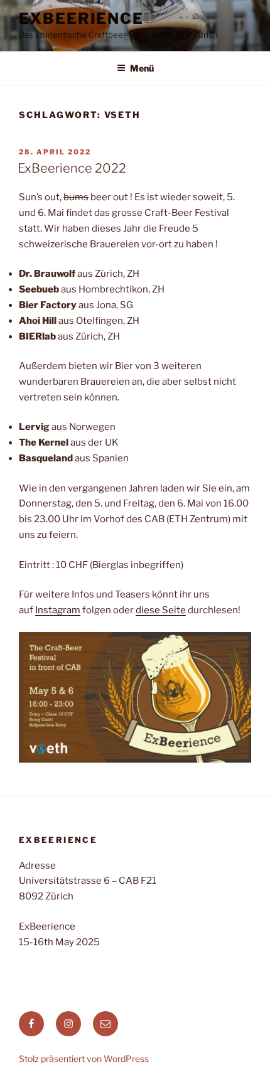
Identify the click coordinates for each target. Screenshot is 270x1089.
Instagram (57, 610)
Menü (142, 68)
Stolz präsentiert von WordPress (84, 1058)
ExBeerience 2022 (72, 168)
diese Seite (161, 610)
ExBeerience (81, 18)
